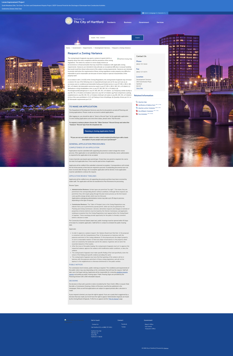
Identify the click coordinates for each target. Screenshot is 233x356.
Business (127, 22)
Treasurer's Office (150, 329)
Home (68, 48)
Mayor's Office (149, 324)
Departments (88, 48)
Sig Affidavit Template (148, 111)
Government (144, 22)
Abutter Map (142, 102)
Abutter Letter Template (149, 108)
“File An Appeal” (113, 299)
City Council (148, 326)
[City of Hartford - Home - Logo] (84, 20)
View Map (139, 88)
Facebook (124, 324)
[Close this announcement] (231, 2)
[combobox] (154, 13)
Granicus (166, 348)
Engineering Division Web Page (12, 9)
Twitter (123, 327)
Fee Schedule (145, 114)
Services (160, 22)
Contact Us (95, 324)
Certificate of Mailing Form (149, 105)
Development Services (102, 48)
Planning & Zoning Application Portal (99, 131)
